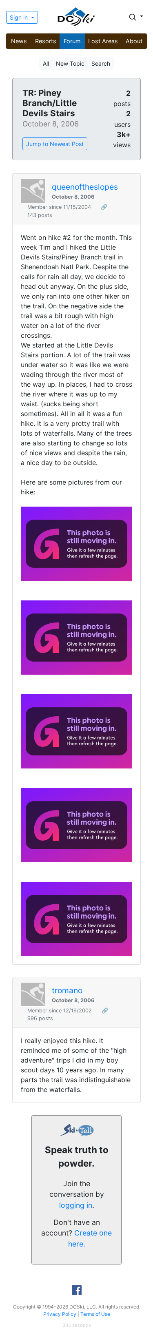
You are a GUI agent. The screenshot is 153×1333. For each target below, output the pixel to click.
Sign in (19, 17)
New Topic (70, 63)
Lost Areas (103, 41)
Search (100, 63)
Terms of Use (95, 1314)
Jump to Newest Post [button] (55, 143)
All (46, 63)
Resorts (45, 41)
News (19, 41)
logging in (75, 1205)
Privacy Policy (59, 1314)
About (134, 41)
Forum (72, 41)
